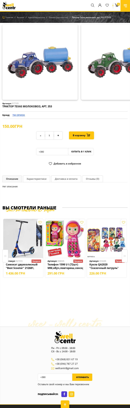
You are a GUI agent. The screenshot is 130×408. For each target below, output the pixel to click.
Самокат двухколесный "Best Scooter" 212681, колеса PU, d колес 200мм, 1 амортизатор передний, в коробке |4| (23, 266)
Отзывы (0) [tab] (92, 178)
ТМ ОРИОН (19, 115)
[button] (125, 5)
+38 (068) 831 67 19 (66, 359)
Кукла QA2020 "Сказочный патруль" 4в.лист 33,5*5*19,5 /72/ (104, 266)
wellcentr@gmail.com (67, 368)
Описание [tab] (12, 178)
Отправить (82, 377)
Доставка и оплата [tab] (66, 178)
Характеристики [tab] (36, 178)
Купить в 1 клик (81, 151)
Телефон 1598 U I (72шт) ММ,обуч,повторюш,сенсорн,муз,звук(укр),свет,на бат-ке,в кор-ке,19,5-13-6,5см (65, 266)
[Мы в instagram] (71, 394)
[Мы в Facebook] (64, 394)
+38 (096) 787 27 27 (66, 363)
